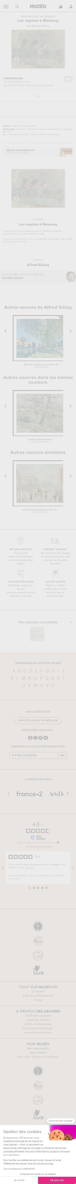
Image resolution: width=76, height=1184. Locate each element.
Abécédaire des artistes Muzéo (38, 663)
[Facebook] (30, 739)
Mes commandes (38, 1048)
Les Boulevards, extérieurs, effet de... (40, 511)
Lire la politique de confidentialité (19, 1169)
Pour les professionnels (38, 995)
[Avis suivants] (73, 867)
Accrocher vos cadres (38, 1032)
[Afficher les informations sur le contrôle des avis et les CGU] (57, 842)
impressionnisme (35, 234)
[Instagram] (35, 739)
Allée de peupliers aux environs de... (42, 366)
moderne (56, 231)
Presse (38, 1000)
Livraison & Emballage (38, 1028)
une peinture (28, 231)
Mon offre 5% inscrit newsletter (38, 1057)
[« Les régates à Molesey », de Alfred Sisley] (37, 634)
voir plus (29, 867)
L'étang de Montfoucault (40, 441)
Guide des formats (38, 1020)
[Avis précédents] (2, 867)
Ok (62, 755)
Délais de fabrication (38, 1024)
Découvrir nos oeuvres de (23, 276)
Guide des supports (38, 1015)
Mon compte (38, 1052)
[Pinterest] (40, 739)
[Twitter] (45, 739)
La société (38, 991)
